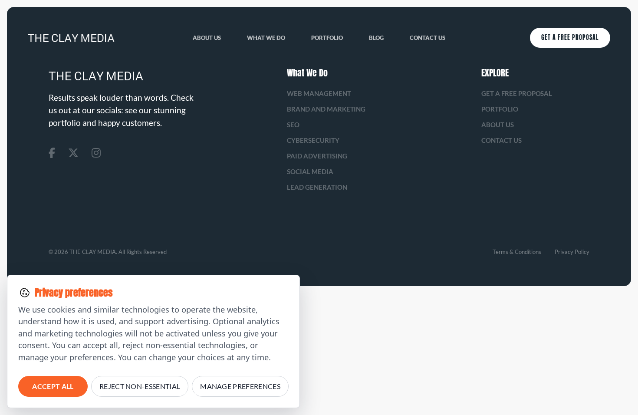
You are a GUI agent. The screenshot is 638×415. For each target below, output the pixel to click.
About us (207, 37)
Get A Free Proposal (570, 37)
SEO (293, 124)
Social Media (310, 171)
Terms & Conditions (517, 251)
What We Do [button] (266, 37)
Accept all (52, 386)
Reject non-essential (139, 386)
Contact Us (427, 37)
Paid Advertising (317, 156)
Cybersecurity (313, 140)
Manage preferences (240, 386)
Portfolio (327, 37)
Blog (376, 37)
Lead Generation (317, 187)
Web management (319, 93)
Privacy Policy (572, 251)
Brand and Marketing (326, 109)
